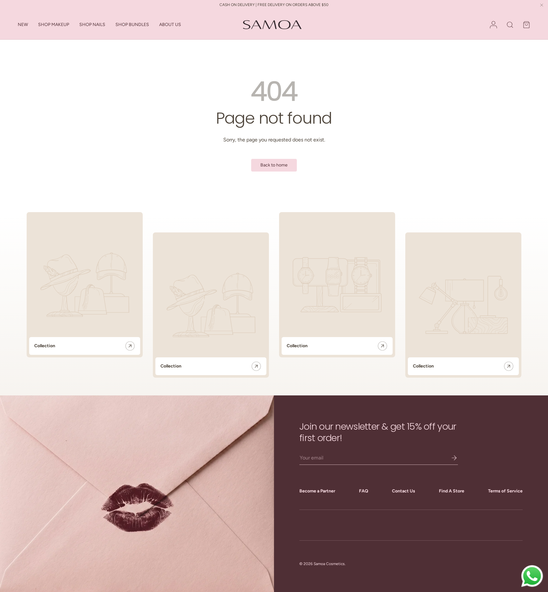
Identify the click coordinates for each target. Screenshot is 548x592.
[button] (526, 25)
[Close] (541, 6)
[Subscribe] (449, 458)
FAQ (363, 491)
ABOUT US (170, 24)
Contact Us (403, 491)
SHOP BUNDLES (132, 24)
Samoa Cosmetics (329, 564)
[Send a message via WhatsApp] (532, 576)
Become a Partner (317, 491)
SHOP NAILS (92, 24)
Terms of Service (505, 491)
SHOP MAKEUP (53, 24)
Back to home (274, 165)
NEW (23, 24)
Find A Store (451, 491)
